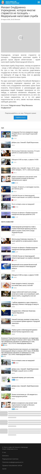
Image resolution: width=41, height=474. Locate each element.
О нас (4, 452)
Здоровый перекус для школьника (23, 377)
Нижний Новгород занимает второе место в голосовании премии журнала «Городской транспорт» (26, 321)
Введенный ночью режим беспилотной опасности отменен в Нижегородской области (24, 266)
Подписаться (20, 117)
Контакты (5, 456)
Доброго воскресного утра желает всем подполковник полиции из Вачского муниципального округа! (24, 178)
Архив (4, 469)
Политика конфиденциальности (12, 462)
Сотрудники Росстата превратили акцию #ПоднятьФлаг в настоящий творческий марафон (25, 133)
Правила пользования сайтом (12, 465)
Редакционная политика (10, 459)
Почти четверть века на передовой (23, 204)
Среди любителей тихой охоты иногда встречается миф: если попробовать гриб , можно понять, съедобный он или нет (25, 294)
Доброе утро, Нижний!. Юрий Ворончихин (25, 142)
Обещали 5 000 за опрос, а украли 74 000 (25, 159)
